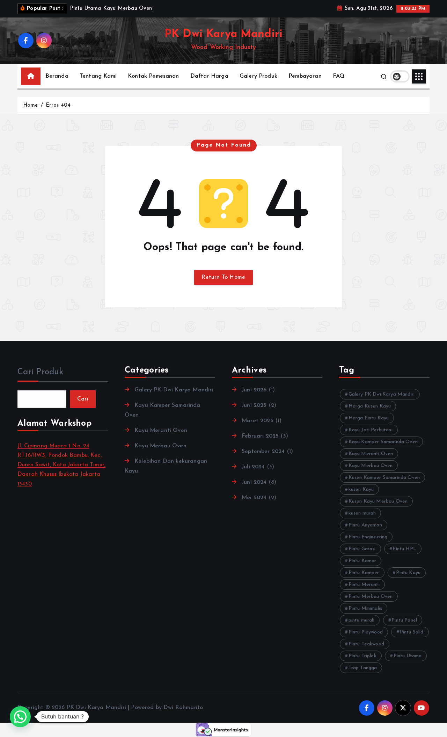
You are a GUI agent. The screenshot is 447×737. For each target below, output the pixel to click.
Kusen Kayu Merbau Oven (378, 501)
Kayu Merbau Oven (160, 446)
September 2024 (263, 451)
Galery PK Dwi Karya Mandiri (173, 390)
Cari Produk (40, 372)
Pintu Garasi (362, 549)
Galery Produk (258, 76)
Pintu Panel (404, 620)
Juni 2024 (254, 482)
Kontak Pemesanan (153, 76)
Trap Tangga (363, 668)
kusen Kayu (361, 489)
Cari (82, 399)
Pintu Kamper (364, 572)
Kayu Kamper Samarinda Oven (383, 442)
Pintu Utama (408, 656)
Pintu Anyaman (365, 525)
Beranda (56, 76)
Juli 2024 (253, 467)
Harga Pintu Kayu (369, 418)
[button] (20, 716)
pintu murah (362, 620)
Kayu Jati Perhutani (371, 430)
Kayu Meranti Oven (160, 430)
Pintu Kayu (408, 572)
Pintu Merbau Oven (371, 596)
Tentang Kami (98, 76)
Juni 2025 (254, 405)
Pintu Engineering (368, 537)
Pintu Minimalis (365, 608)
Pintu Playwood (366, 632)
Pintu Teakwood (366, 644)
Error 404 (58, 105)
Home (30, 105)
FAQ (338, 76)
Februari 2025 (260, 436)
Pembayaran (305, 76)
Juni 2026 (254, 390)
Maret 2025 (257, 421)
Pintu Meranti (364, 584)
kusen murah (362, 513)
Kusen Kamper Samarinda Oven (384, 477)
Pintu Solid (412, 632)
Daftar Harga (209, 76)
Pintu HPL (404, 549)
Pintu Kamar (362, 561)
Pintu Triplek (362, 656)
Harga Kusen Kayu (370, 406)
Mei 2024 (254, 498)
